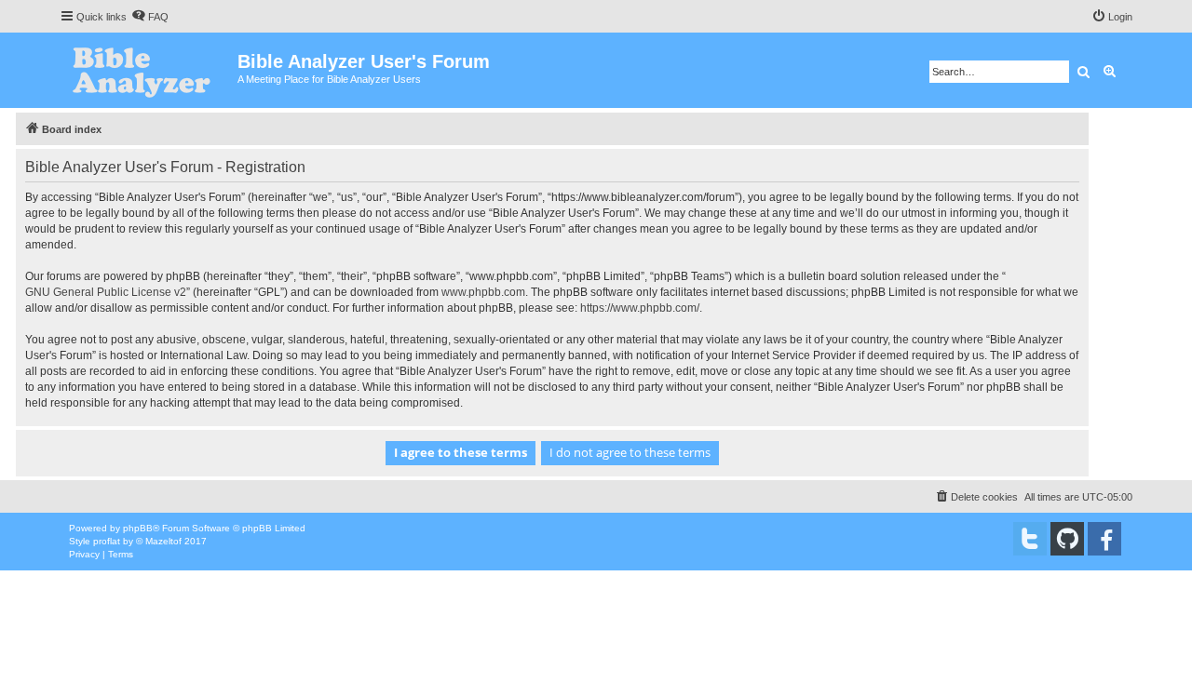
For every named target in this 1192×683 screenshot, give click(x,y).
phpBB (138, 528)
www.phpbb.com (483, 292)
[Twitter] (1030, 539)
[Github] (1067, 539)
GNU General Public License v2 (105, 292)
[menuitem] (150, 17)
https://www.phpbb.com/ (639, 308)
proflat (106, 541)
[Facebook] (1104, 539)
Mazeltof (163, 541)
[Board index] (148, 70)
